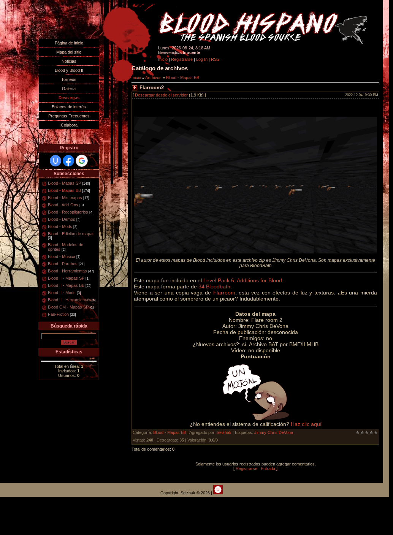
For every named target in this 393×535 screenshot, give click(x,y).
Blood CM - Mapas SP (68, 307)
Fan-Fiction (58, 314)
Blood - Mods (60, 226)
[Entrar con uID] (55, 160)
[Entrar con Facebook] (68, 160)
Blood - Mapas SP (64, 183)
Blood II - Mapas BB (66, 285)
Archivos (153, 77)
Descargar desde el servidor (161, 95)
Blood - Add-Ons (63, 205)
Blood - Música (61, 256)
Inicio (163, 59)
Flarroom (224, 293)
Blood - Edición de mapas (71, 233)
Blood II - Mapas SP (66, 278)
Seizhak (224, 432)
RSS (215, 59)
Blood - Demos (61, 219)
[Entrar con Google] (82, 161)
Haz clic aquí (306, 424)
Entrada (268, 468)
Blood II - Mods (62, 292)
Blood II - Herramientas (69, 300)
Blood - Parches (63, 263)
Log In (202, 59)
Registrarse (182, 59)
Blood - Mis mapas (65, 197)
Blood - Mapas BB (64, 190)
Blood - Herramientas (67, 271)
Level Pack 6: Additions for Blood (242, 280)
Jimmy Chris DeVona (273, 432)
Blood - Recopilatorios (68, 212)
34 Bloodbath (214, 286)
